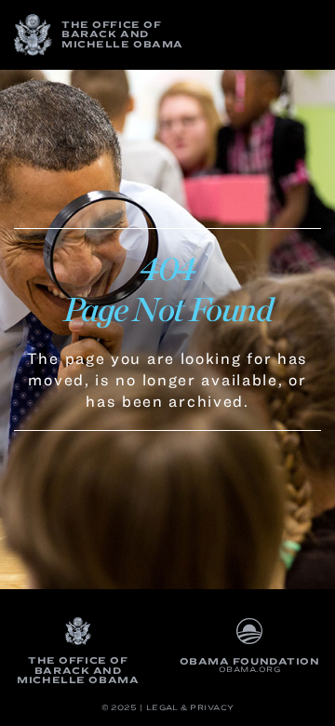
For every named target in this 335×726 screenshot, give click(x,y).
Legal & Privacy (190, 708)
